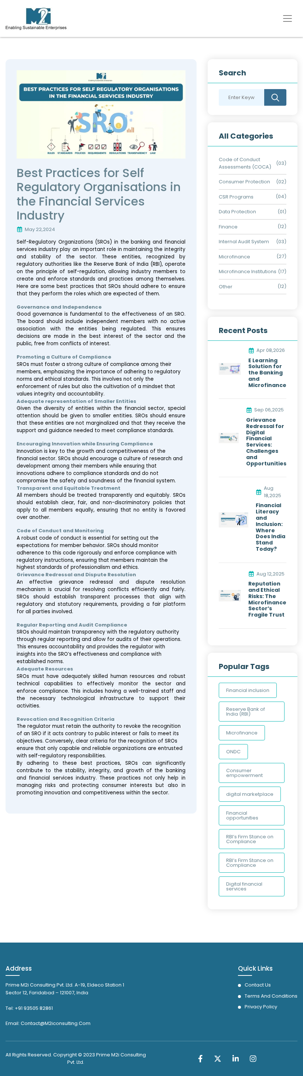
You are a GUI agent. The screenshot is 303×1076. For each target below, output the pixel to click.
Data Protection (237, 211)
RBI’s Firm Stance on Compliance (249, 839)
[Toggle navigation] (287, 18)
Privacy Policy (261, 1006)
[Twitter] (217, 1058)
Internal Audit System (244, 241)
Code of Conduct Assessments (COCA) (245, 163)
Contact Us (258, 984)
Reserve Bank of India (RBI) (245, 711)
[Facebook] (200, 1058)
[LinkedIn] (235, 1058)
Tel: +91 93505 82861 (29, 1008)
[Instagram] (253, 1058)
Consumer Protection (244, 181)
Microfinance (234, 256)
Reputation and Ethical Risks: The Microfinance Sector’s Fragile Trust (267, 599)
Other (225, 286)
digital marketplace (249, 794)
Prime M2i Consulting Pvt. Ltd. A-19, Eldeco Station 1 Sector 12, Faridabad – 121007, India (65, 988)
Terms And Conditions (271, 995)
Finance (228, 226)
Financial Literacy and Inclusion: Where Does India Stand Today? (270, 527)
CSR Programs (236, 196)
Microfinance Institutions (247, 271)
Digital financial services (244, 886)
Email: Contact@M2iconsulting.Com (48, 1023)
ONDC (233, 751)
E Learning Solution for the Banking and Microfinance (267, 372)
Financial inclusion (247, 690)
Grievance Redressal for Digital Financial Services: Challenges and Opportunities (266, 441)
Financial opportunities (242, 815)
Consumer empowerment (244, 773)
